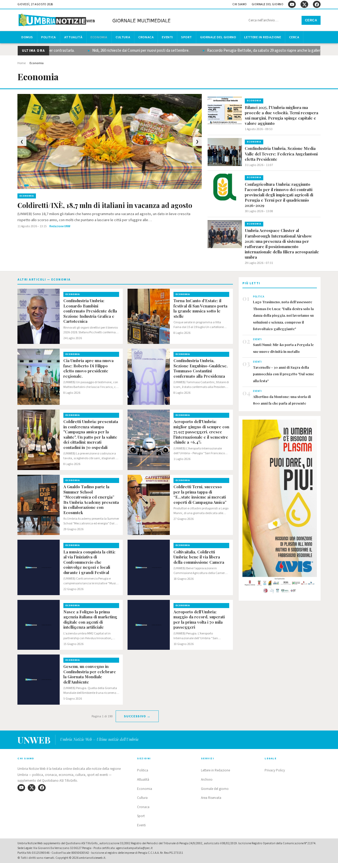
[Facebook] (317, 4)
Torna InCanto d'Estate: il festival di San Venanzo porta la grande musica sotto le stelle (200, 308)
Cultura (123, 37)
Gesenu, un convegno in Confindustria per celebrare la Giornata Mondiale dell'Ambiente (89, 674)
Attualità (73, 37)
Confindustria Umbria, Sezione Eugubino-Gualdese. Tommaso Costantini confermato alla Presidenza (200, 368)
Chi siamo (239, 4)
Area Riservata (211, 797)
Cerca (311, 20)
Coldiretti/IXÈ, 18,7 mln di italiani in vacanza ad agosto (104, 205)
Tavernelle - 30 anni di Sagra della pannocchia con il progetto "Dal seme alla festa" (283, 374)
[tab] (21, 185)
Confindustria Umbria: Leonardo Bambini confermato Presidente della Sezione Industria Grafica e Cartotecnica (90, 311)
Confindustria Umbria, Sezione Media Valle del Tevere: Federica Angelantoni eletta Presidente (281, 154)
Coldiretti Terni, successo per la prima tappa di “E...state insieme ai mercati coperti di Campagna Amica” (200, 494)
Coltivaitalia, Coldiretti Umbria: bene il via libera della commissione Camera (198, 557)
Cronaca (146, 37)
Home (21, 63)
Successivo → (137, 716)
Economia (99, 37)
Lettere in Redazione (262, 37)
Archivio (207, 779)
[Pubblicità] (279, 508)
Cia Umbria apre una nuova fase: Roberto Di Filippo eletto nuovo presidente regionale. (88, 368)
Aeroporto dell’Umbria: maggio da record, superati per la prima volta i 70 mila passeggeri (199, 619)
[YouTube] (292, 4)
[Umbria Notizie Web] (95, 21)
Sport (186, 37)
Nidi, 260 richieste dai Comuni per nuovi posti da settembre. (127, 50)
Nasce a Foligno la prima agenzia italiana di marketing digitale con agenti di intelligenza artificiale (90, 619)
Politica (48, 37)
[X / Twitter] (304, 4)
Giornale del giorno (268, 4)
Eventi (167, 37)
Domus (27, 37)
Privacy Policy (275, 770)
